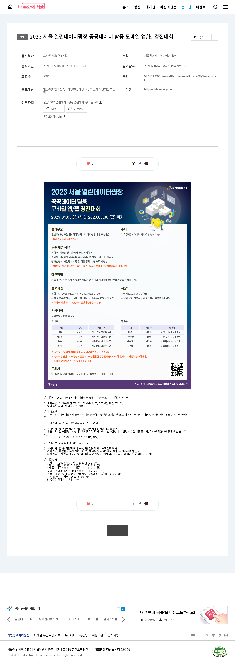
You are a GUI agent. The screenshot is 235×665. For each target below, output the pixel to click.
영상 (137, 7)
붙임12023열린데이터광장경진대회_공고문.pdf (70, 102)
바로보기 (56, 109)
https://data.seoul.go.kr (158, 89)
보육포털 (92, 619)
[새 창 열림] (220, 647)
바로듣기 (79, 109)
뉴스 (125, 7)
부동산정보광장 (48, 619)
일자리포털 (110, 619)
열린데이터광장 (24, 619)
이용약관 (97, 635)
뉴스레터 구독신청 (76, 635)
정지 (118, 609)
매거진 (150, 7)
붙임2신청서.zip (52, 116)
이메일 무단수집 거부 (47, 635)
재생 (123, 609)
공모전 (186, 7)
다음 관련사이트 (123, 619)
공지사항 (113, 635)
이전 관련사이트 (8, 619)
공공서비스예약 (72, 619)
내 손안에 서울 (31, 6)
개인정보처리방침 (18, 635)
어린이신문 (168, 7)
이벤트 (201, 7)
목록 (117, 530)
